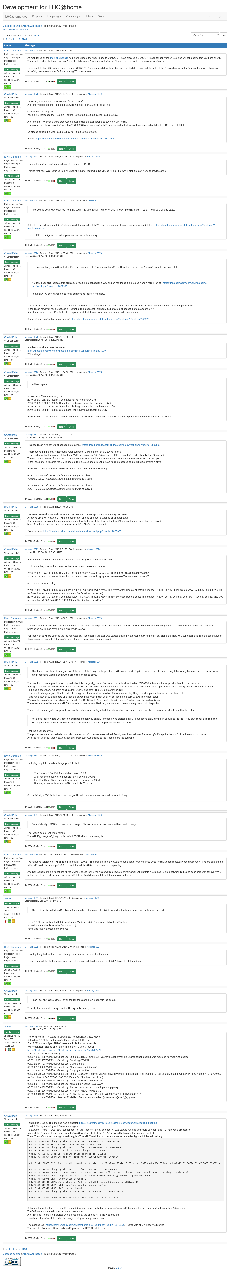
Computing (53, 16)
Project (36, 16)
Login (219, 16)
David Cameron (12, 50)
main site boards (59, 57)
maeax (7, 898)
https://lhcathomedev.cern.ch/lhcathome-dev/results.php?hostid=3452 (64, 1050)
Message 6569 (31, 50)
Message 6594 (31, 1026)
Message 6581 (31, 618)
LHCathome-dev (16, 16)
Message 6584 (31, 814)
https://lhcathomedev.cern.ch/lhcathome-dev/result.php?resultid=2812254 (85, 1224)
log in (37, 35)
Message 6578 (31, 506)
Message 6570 (31, 93)
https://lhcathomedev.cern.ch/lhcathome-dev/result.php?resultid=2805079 (110, 319)
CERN (119, 1267)
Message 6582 (31, 661)
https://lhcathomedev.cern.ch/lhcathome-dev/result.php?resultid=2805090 (66, 350)
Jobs (88, 16)
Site (100, 16)
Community (72, 16)
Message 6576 (31, 372)
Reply (62, 81)
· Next (24, 39)
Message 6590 (31, 854)
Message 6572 (31, 156)
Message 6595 (31, 1115)
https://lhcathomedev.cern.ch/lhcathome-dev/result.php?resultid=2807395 (82, 531)
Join (209, 16)
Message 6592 (31, 946)
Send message (12, 69)
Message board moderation (15, 29)
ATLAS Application (32, 25)
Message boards (11, 25)
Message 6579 (31, 549)
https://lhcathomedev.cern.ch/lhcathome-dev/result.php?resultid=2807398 (121, 445)
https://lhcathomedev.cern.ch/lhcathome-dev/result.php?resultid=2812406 (118, 1122)
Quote (71, 81)
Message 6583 (31, 755)
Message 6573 (31, 200)
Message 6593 (31, 990)
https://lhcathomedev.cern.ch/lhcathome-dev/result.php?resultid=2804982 (75, 138)
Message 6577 (31, 434)
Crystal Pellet (11, 94)
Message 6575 (31, 336)
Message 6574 (31, 253)
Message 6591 (31, 897)
